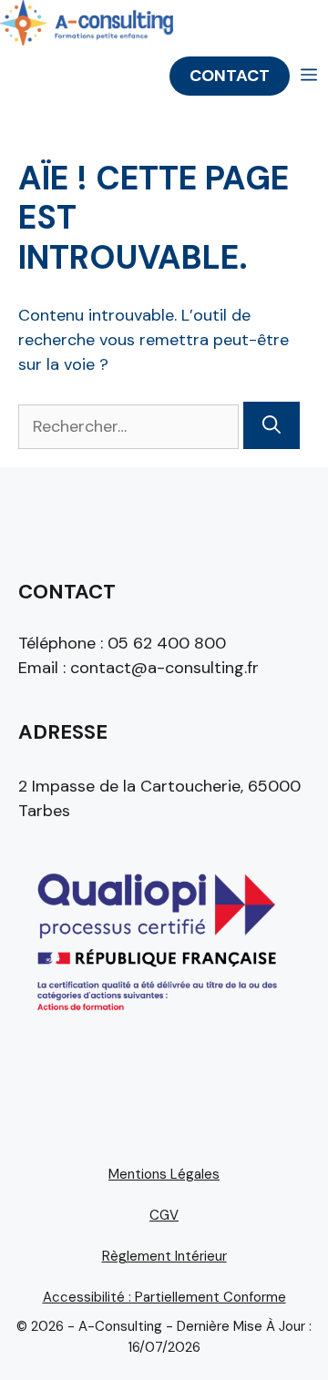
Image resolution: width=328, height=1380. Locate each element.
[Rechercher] (271, 425)
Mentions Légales (164, 1174)
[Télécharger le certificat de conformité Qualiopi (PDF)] (155, 1019)
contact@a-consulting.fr (164, 668)
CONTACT (230, 76)
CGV (164, 1215)
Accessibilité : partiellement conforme (164, 1297)
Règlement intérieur (164, 1256)
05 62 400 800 (167, 643)
